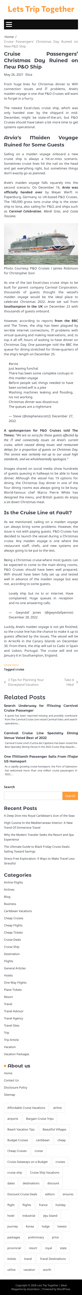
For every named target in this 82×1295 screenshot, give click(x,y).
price (55, 1237)
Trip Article (11, 1040)
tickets (11, 1259)
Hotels (8, 975)
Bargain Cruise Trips (40, 1119)
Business (10, 904)
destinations (31, 1183)
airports (12, 1119)
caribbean (43, 1140)
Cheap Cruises (13, 918)
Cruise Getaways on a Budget (27, 1162)
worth (47, 1270)
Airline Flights (13, 882)
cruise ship (14, 1172)
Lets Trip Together (41, 8)
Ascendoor (33, 1289)
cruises (60, 1162)
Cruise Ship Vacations (44, 1172)
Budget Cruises (17, 1140)
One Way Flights (15, 982)
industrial (28, 1216)
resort (33, 1248)
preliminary (36, 1237)
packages (13, 1237)
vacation (29, 1270)
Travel (8, 1004)
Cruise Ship (11, 947)
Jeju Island (50, 1216)
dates (11, 1183)
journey (12, 1226)
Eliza (28, 74)
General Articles (15, 968)
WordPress (63, 1289)
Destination (12, 954)
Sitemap (9, 1094)
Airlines (9, 889)
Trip (6, 1032)
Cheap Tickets (13, 932)
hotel (10, 1216)
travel (28, 1259)
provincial (14, 1248)
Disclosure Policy (15, 1087)
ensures (68, 1194)
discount (53, 1183)
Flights (8, 961)
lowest (62, 1226)
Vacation (10, 1047)
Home (8, 1073)
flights (26, 1205)
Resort (8, 997)
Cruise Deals (11, 664)
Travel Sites (11, 1025)
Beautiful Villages (54, 1129)
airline (57, 1108)
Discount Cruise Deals (22, 1194)
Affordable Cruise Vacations (26, 1108)
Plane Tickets (13, 990)
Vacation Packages (16, 1054)
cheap (62, 1140)
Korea (30, 1226)
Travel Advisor (13, 1011)
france (43, 1205)
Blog (7, 897)
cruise (19, 669)
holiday (61, 1205)
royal (48, 1248)
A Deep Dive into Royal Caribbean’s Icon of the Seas (39, 815)
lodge (46, 1226)
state (63, 1248)
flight (11, 1205)
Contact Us (11, 1080)
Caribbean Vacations (18, 911)
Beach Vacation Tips (21, 1129)
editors (50, 1194)
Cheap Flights (13, 925)
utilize (11, 1270)
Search (9, 787)
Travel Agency (13, 1018)
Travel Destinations (53, 1259)
